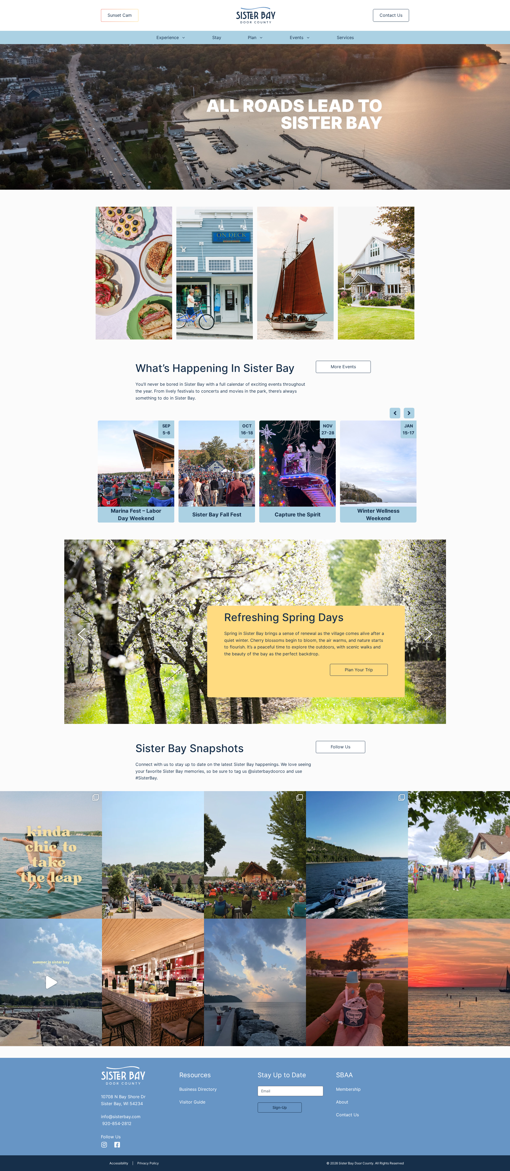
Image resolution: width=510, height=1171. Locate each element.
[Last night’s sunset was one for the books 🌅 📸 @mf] (459, 982)
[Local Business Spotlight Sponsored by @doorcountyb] (357, 855)
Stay (216, 37)
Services (345, 37)
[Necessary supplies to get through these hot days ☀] (357, 982)
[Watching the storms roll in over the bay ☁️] (255, 982)
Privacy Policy (148, 1163)
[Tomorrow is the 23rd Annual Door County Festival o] (459, 855)
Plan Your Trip (359, 669)
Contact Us (391, 15)
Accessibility (118, 1163)
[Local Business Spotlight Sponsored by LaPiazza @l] (153, 982)
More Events (343, 366)
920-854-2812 (116, 1123)
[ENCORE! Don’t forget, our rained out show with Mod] (255, 855)
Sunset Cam (120, 15)
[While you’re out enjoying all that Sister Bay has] (153, 855)
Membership (348, 1089)
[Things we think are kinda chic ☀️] (51, 855)
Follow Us (340, 746)
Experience (167, 37)
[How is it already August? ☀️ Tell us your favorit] (51, 982)
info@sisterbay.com (121, 1116)
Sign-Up (280, 1107)
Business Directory (198, 1089)
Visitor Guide (192, 1102)
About (342, 1102)
